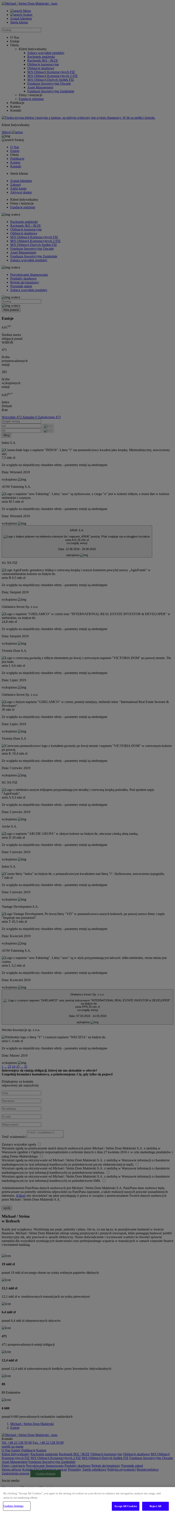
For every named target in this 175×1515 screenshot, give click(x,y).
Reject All (155, 1506)
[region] (87, 1501)
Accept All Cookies (125, 1506)
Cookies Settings (13, 1506)
